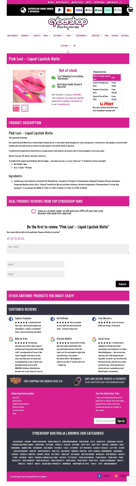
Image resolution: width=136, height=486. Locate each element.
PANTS (30, 457)
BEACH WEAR (84, 441)
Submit (122, 284)
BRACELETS (101, 441)
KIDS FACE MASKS (87, 454)
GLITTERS (113, 447)
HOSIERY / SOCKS (43, 454)
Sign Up (121, 421)
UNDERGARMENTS (110, 463)
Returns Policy (18, 406)
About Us (15, 397)
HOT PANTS (55, 454)
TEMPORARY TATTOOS (80, 463)
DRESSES (105, 444)
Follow (106, 475)
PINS (107, 35)
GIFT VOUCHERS (86, 447)
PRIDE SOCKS (82, 460)
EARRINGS (114, 444)
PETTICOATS (72, 457)
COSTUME (64, 45)
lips (75, 97)
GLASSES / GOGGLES (100, 447)
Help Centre (78, 2)
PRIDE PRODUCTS (57, 460)
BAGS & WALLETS (54, 441)
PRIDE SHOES (71, 460)
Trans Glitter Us (63, 104)
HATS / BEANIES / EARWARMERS (100, 451)
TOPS (100, 463)
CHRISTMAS (39, 444)
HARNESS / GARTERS (79, 451)
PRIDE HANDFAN (28, 460)
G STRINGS (74, 447)
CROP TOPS (85, 444)
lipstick (80, 97)
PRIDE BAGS (112, 457)
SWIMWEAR (66, 463)
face (67, 97)
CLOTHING (57, 35)
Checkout (100, 2)
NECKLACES (100, 454)
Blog (51, 2)
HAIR (68, 35)
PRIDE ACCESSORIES (86, 457)
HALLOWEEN (65, 451)
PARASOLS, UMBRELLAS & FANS (46, 457)
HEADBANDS (117, 451)
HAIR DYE (32, 451)
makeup (66, 101)
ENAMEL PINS (26, 447)
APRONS (28, 441)
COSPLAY (67, 444)
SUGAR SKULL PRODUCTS (51, 463)
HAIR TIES (55, 451)
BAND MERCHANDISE (70, 441)
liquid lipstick (57, 101)
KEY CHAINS (75, 454)
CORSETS (36, 35)
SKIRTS (37, 463)
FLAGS (66, 447)
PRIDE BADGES (101, 457)
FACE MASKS (48, 447)
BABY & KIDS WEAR (39, 441)
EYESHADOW (37, 447)
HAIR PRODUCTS (44, 451)
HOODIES (15, 454)
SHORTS (30, 463)
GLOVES (121, 447)
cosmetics (60, 97)
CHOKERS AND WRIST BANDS (22, 444)
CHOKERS (24, 35)
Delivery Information (20, 403)
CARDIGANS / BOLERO (115, 441)
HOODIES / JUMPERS (27, 454)
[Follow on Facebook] (99, 476)
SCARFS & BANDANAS (107, 460)
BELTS (92, 441)
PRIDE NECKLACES (42, 460)
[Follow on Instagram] (116, 476)
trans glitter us (76, 101)
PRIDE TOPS (93, 460)
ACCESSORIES (81, 35)
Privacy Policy (18, 410)
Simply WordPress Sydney (37, 476)
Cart (90, 2)
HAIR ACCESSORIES (21, 451)
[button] (41, 74)
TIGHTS (93, 463)
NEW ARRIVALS (12, 35)
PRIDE (45, 35)
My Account (113, 2)
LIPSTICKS (77, 94)
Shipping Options (99, 71)
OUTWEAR (22, 457)
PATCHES (114, 35)
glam (71, 97)
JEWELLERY (95, 35)
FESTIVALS (125, 35)
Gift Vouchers (63, 2)
